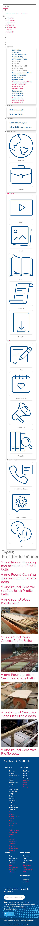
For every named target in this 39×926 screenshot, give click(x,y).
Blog (10, 856)
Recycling (11, 805)
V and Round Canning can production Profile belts (18, 566)
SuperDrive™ (16, 52)
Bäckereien (12, 771)
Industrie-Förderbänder (19, 75)
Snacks (11, 796)
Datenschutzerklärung (16, 907)
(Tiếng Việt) (11, 27)
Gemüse (11, 778)
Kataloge (25, 778)
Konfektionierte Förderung (13, 808)
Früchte (11, 784)
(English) (10, 18)
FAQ (24, 863)
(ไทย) (9, 30)
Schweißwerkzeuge (18, 93)
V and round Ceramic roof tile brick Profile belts (18, 590)
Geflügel (11, 794)
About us (26, 879)
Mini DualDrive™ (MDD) (19, 59)
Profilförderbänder (17, 77)
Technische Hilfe (28, 860)
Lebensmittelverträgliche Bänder (22, 73)
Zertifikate (26, 771)
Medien (9, 341)
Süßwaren (12, 773)
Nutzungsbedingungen (10, 909)
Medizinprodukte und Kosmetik (14, 790)
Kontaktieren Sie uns (27, 857)
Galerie (25, 773)
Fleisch (11, 787)
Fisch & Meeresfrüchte (13, 781)
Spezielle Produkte (17, 80)
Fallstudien (12, 863)
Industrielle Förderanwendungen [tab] (20, 127)
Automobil (12, 798)
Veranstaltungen (13, 858)
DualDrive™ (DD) (17, 57)
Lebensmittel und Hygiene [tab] (18, 123)
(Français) (10, 25)
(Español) (10, 20)
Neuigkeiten (12, 860)
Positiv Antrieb (16, 50)
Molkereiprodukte (14, 775)
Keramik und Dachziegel (12, 802)
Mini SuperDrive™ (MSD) (19, 55)
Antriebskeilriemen (17, 95)
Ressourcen (10, 193)
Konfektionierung (17, 91)
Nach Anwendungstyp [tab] (17, 110)
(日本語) (10, 32)
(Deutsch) (11, 23)
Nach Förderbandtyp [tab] (16, 114)
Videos (25, 775)
